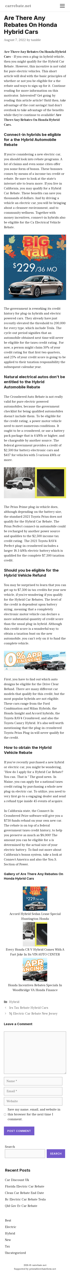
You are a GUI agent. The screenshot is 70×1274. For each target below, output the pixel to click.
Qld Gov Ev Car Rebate (21, 1206)
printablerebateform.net (42, 1268)
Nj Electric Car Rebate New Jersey (33, 1014)
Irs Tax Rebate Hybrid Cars (28, 1008)
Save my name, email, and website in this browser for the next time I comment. (34, 1114)
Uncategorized (15, 1253)
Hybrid (14, 1002)
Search (10, 1147)
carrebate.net (18, 5)
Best (8, 1220)
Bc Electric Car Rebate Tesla (25, 1199)
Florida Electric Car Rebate (24, 1186)
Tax (7, 1246)
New (8, 1240)
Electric (10, 1227)
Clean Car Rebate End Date (24, 1193)
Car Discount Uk (17, 1180)
